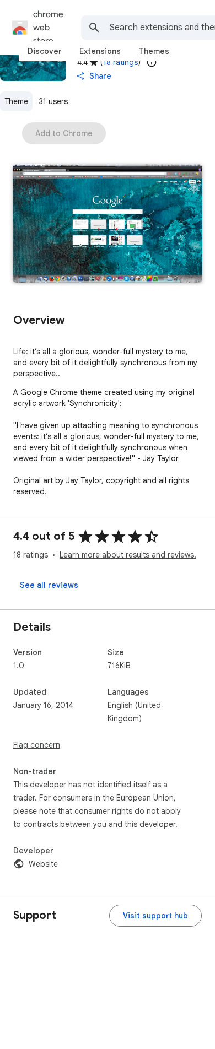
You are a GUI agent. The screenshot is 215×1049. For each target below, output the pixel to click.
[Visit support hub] (155, 915)
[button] (107, 224)
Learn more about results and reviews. (128, 555)
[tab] (45, 51)
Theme (16, 101)
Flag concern (36, 745)
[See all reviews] (49, 585)
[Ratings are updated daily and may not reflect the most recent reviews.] (152, 62)
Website (43, 864)
